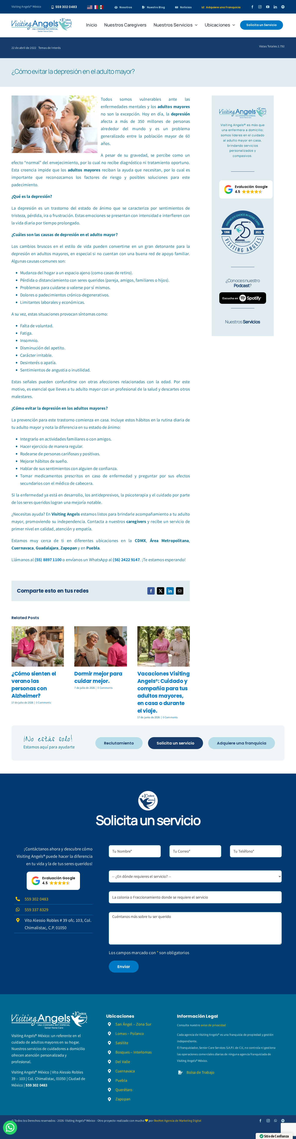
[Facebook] (151, 591)
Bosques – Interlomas (133, 1052)
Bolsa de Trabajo (201, 1072)
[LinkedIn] (170, 591)
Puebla (121, 1080)
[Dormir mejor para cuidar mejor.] (100, 646)
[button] (246, 189)
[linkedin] (275, 6)
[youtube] (267, 6)
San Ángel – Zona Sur (133, 1024)
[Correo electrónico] (179, 591)
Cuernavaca (125, 1070)
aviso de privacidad (213, 1025)
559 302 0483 (37, 899)
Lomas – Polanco (129, 1033)
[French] (95, 7)
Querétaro (123, 1089)
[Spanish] (101, 7)
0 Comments (43, 702)
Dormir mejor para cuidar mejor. (98, 677)
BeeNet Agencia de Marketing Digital (178, 1121)
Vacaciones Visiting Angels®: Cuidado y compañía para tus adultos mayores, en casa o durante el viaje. (163, 692)
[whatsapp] (275, 1120)
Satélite (121, 1042)
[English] (90, 7)
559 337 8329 (37, 909)
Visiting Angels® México (26, 6)
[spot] (41, 20)
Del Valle (122, 1061)
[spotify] (283, 6)
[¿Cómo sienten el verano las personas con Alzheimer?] (37, 646)
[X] (160, 591)
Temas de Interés (49, 48)
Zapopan (122, 1098)
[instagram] (260, 6)
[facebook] (252, 6)
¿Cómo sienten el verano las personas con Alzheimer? (33, 684)
